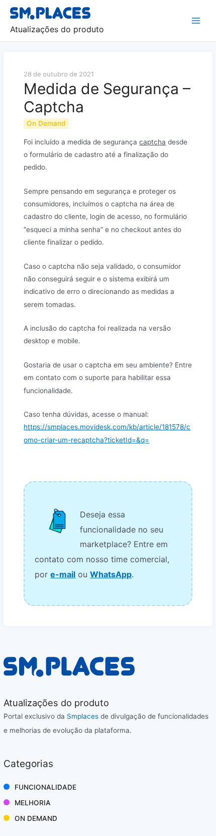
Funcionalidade (45, 787)
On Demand (36, 818)
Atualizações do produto (57, 29)
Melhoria (33, 803)
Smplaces (82, 716)
